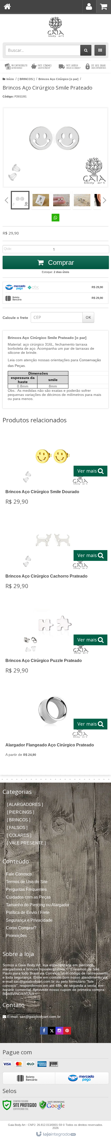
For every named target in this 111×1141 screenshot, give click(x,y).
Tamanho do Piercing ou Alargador (37, 905)
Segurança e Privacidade (29, 920)
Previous (6, 200)
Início (10, 79)
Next (104, 198)
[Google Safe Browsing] (52, 1105)
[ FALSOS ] (17, 827)
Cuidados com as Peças (28, 897)
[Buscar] (85, 50)
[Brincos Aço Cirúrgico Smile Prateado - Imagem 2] (40, 200)
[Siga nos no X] (52, 1031)
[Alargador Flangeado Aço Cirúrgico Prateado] (54, 724)
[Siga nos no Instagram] (59, 1031)
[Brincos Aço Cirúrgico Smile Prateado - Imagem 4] (82, 200)
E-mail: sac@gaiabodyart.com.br (33, 1017)
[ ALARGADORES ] (25, 804)
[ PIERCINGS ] (20, 812)
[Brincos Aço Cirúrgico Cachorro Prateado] (54, 555)
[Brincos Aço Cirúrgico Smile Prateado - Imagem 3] (61, 200)
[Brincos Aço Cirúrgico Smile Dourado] (54, 471)
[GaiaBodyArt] (55, 27)
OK (88, 317)
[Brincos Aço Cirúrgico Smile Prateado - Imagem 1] (20, 200)
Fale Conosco (19, 874)
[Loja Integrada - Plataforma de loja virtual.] (56, 1134)
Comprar (60, 262)
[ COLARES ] (19, 835)
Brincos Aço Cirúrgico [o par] (58, 79)
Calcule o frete (15, 318)
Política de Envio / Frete (28, 912)
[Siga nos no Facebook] (44, 1031)
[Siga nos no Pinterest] (67, 1031)
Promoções (16, 935)
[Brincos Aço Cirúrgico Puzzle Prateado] (54, 640)
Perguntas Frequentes (26, 889)
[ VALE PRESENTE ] (26, 843)
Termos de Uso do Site (26, 882)
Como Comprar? (21, 928)
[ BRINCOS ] (26, 79)
